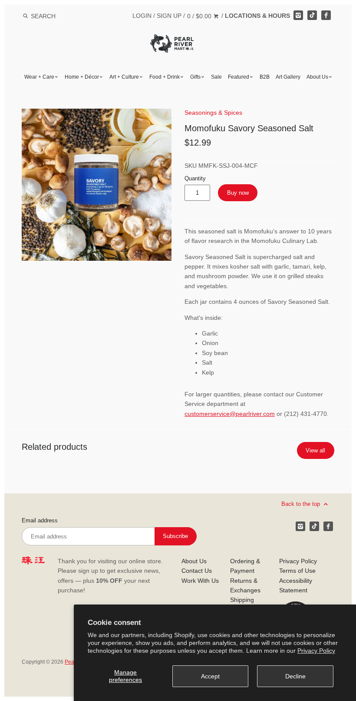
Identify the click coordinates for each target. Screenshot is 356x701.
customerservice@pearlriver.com (230, 413)
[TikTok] (312, 15)
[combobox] (55, 16)
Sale (216, 77)
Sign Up (169, 15)
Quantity (195, 179)
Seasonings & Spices (213, 112)
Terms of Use (297, 570)
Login (142, 15)
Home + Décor (82, 77)
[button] (96, 185)
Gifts (195, 77)
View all (315, 450)
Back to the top (301, 504)
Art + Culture (124, 77)
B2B (265, 77)
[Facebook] (326, 15)
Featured (238, 77)
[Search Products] (25, 16)
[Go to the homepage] (172, 41)
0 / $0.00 (200, 16)
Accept (210, 676)
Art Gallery (288, 77)
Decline (295, 676)
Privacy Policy (316, 650)
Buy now (238, 192)
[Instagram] (298, 15)
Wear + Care (39, 77)
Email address (40, 521)
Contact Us (196, 570)
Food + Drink (164, 77)
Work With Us (200, 580)
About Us (317, 77)
